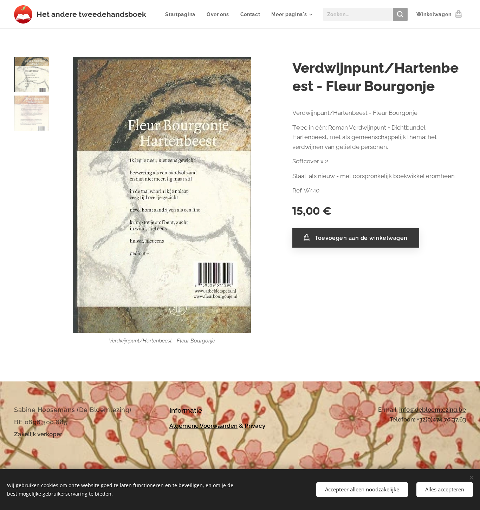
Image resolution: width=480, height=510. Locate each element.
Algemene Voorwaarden (203, 425)
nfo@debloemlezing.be (433, 409)
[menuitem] (182, 14)
